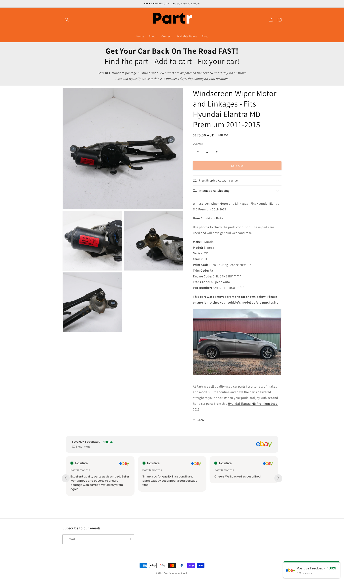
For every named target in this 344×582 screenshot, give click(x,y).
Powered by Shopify (178, 573)
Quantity (198, 143)
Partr (166, 573)
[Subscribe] (129, 539)
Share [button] (201, 420)
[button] (67, 19)
